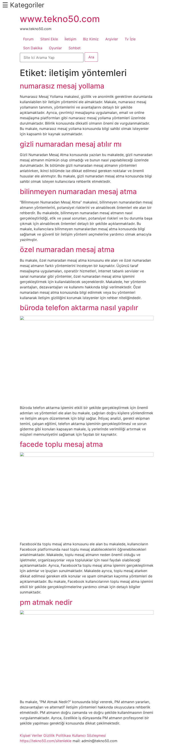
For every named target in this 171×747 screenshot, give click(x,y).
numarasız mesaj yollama (62, 86)
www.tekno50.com (60, 18)
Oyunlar (55, 48)
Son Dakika (32, 48)
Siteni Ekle (49, 39)
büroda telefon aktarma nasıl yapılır (79, 307)
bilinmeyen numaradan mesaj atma (78, 191)
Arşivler (111, 39)
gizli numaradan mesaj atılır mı (71, 144)
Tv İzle (130, 39)
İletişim (70, 39)
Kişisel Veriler (31, 735)
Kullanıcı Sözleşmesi (89, 735)
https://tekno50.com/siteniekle (45, 741)
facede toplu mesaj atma (61, 444)
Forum (28, 39)
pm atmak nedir (46, 602)
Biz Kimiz (91, 39)
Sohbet (75, 48)
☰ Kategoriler (23, 5)
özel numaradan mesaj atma (67, 249)
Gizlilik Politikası (57, 735)
